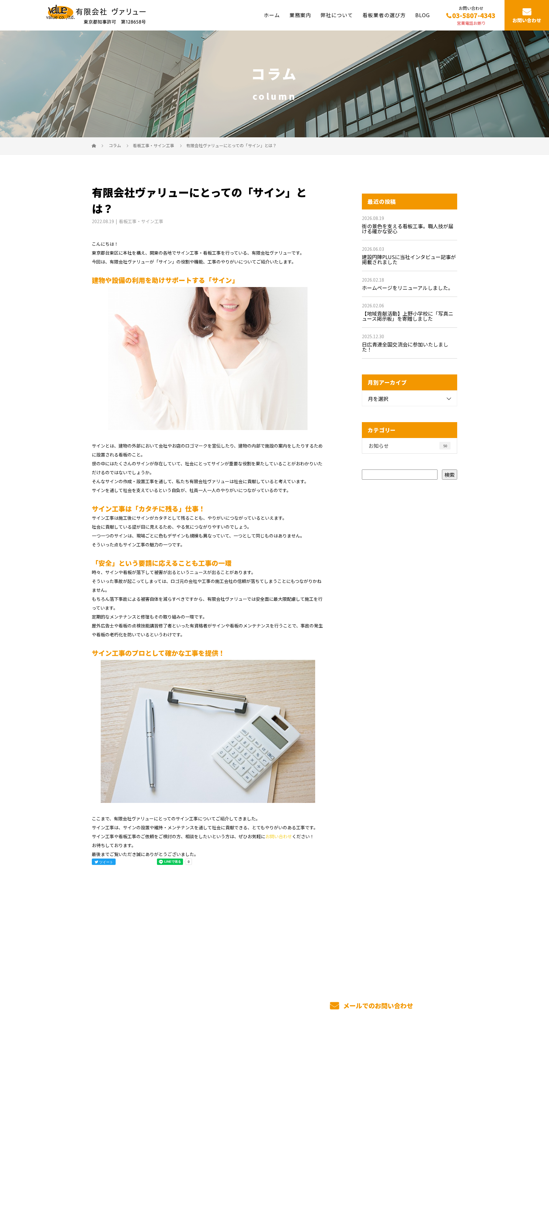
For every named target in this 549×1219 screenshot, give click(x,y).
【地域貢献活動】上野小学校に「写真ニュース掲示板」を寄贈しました (407, 316)
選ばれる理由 (254, 1099)
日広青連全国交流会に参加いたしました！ (405, 346)
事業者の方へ (328, 1089)
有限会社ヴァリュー (118, 1079)
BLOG (422, 15)
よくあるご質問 (406, 1089)
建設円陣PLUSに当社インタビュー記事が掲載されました (409, 259)
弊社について (337, 15)
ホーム (272, 15)
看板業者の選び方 (384, 15)
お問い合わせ (526, 20)
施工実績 (248, 1108)
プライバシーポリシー (430, 1184)
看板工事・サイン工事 (153, 145)
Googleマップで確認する (124, 1143)
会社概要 (323, 1099)
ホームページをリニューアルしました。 (407, 287)
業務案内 (300, 15)
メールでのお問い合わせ (377, 1005)
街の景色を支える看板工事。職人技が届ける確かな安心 (407, 228)
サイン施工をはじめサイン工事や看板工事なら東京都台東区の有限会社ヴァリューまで (176, 1184)
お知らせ (408, 445)
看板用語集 (401, 1080)
